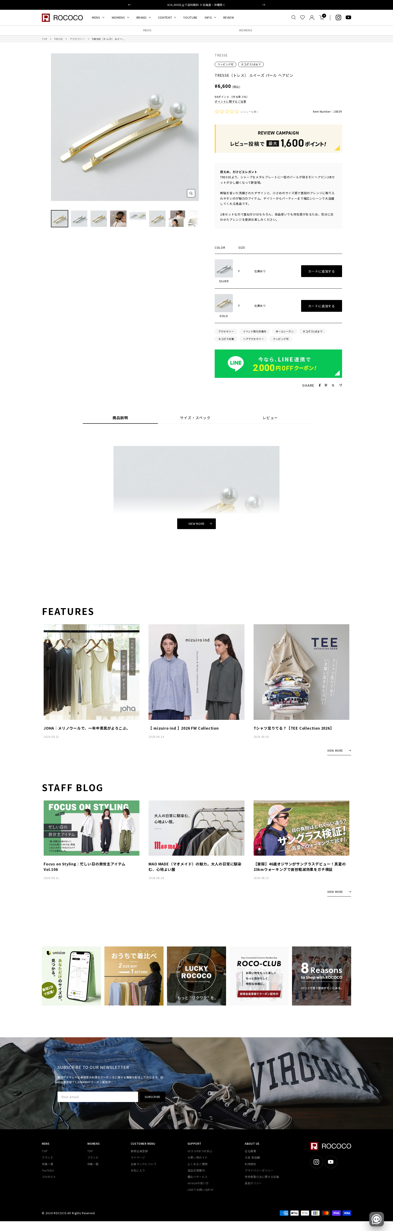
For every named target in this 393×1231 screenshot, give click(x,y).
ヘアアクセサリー (253, 339)
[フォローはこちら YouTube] (348, 17)
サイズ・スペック (195, 418)
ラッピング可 (225, 64)
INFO (208, 17)
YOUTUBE (190, 17)
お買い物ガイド (198, 1157)
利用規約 (250, 1164)
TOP (44, 39)
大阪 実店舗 (252, 1157)
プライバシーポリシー (259, 1170)
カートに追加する (321, 271)
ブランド (47, 1157)
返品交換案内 (196, 1170)
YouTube (48, 1170)
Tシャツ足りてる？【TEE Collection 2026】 (294, 728)
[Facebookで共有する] (320, 385)
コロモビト (49, 1177)
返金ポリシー (253, 1183)
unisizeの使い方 (198, 1183)
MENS (96, 17)
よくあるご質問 (198, 1164)
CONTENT (165, 17)
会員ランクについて (143, 1164)
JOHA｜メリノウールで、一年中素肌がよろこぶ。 (87, 728)
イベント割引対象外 (255, 331)
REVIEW (228, 17)
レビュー (270, 418)
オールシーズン (285, 331)
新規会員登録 (139, 1151)
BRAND (141, 17)
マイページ (138, 1157)
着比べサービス (198, 1177)
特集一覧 (47, 1164)
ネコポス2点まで (251, 64)
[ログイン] (312, 17)
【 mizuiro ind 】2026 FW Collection (184, 728)
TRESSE (58, 39)
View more (196, 523)
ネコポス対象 (226, 339)
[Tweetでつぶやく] (333, 385)
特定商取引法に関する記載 (262, 1177)
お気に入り (138, 1170)
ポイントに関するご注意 (230, 101)
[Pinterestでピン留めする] (326, 385)
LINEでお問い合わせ (201, 1189)
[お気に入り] (302, 17)
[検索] (294, 17)
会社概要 (250, 1151)
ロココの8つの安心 (200, 1151)
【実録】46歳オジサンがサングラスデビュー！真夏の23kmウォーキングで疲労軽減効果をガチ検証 (300, 866)
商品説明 (120, 418)
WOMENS (118, 17)
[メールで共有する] (340, 385)
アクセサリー (77, 39)
